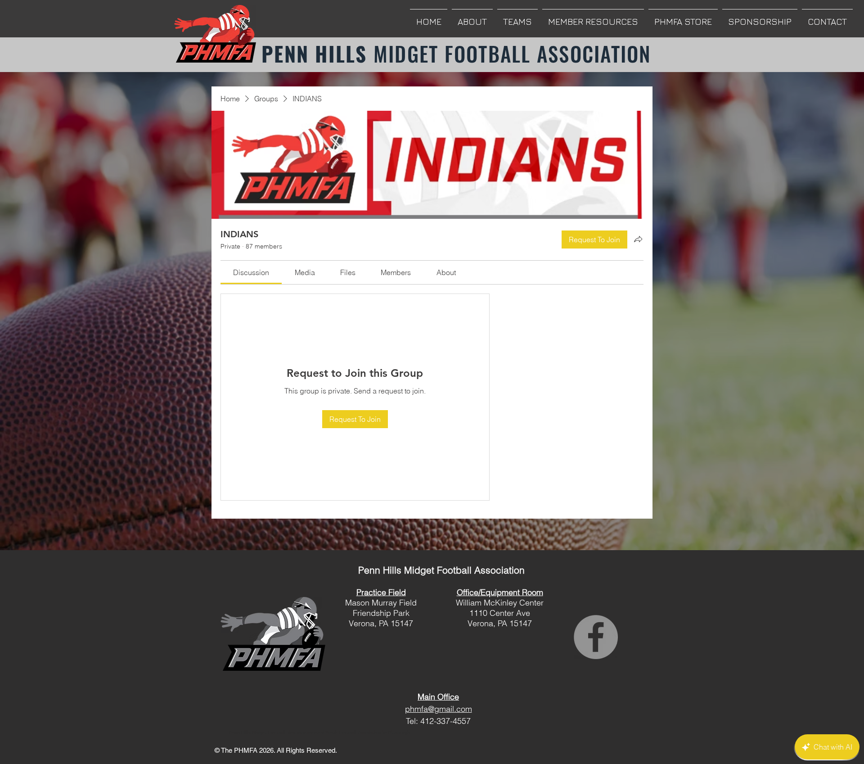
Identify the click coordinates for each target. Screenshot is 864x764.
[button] (472, 17)
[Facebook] (596, 637)
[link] (251, 272)
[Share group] (638, 239)
